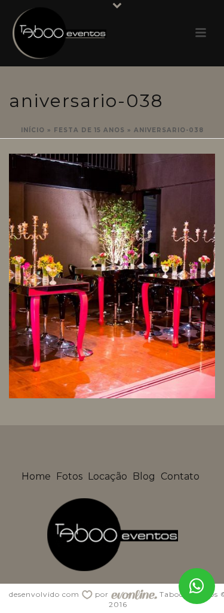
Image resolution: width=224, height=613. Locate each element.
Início (33, 130)
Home (36, 476)
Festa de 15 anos (89, 130)
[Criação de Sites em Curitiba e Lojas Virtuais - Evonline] (134, 594)
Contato (180, 476)
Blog (144, 476)
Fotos (69, 476)
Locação (107, 476)
